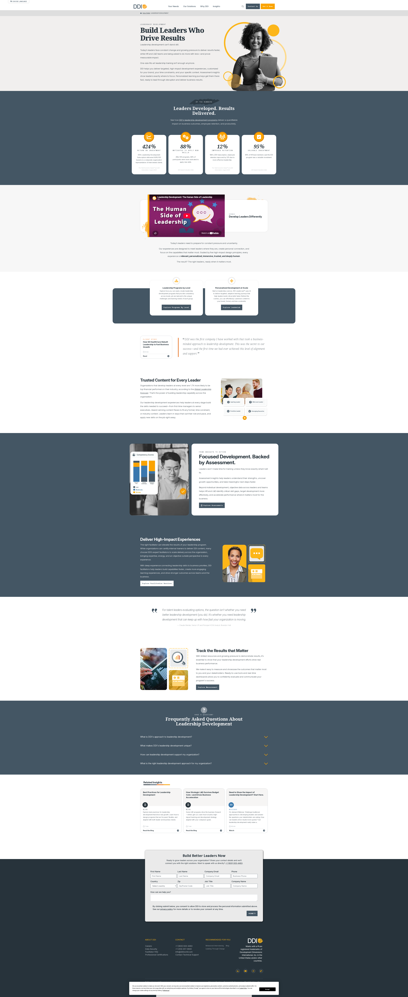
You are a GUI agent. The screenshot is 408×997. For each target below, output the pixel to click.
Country (154, 881)
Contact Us (253, 6)
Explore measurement (207, 687)
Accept (267, 989)
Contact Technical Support (187, 954)
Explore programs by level (176, 307)
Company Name (239, 881)
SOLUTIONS (146, 13)
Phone (234, 871)
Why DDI (204, 6)
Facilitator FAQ (151, 952)
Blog (227, 946)
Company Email (211, 871)
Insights (216, 6)
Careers (148, 946)
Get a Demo (268, 6)
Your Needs (173, 6)
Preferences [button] (166, 990)
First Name (155, 871)
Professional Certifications (156, 954)
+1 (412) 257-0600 (183, 949)
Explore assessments (213, 505)
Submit (252, 913)
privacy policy (166, 909)
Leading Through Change (215, 949)
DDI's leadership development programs (198, 120)
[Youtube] (245, 971)
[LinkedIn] (238, 971)
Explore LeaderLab (231, 307)
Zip (179, 881)
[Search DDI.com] (243, 6)
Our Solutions (189, 6)
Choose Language (19, 1)
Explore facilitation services (157, 583)
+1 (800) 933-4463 (233, 863)
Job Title (208, 881)
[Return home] (141, 13)
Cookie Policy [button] (243, 988)
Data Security (151, 949)
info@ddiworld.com (184, 952)
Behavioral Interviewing (215, 946)
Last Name (182, 871)
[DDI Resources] (261, 971)
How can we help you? (160, 892)
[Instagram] (253, 971)
